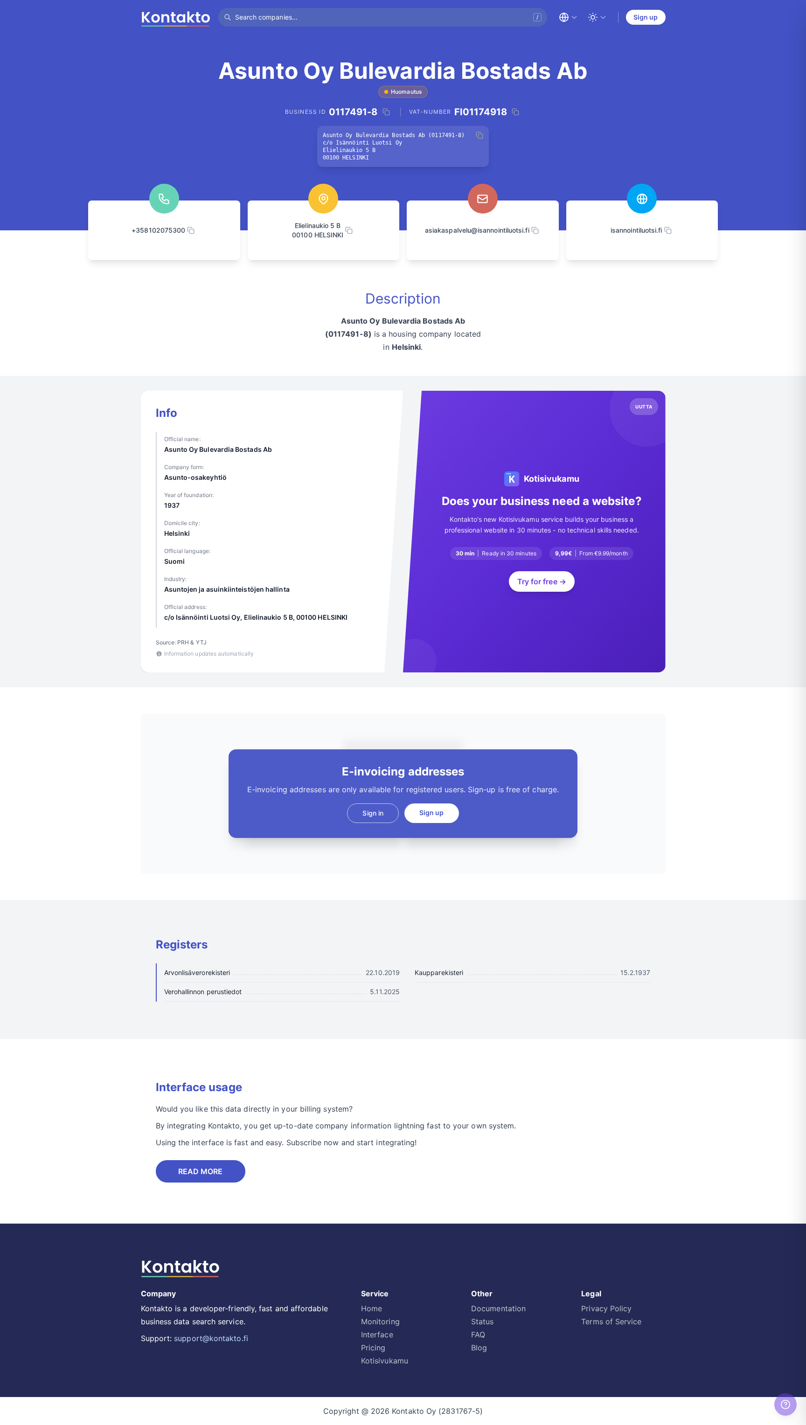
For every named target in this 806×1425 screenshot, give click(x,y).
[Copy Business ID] (386, 112)
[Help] (785, 1404)
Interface (377, 1334)
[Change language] (568, 17)
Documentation (498, 1308)
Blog (479, 1347)
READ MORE (200, 1171)
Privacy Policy (606, 1308)
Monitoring (380, 1321)
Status (482, 1321)
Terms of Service (611, 1321)
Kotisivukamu (384, 1360)
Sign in (372, 813)
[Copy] (479, 135)
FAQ (478, 1334)
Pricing (373, 1347)
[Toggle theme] (597, 17)
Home (371, 1308)
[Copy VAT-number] (515, 112)
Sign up (645, 17)
